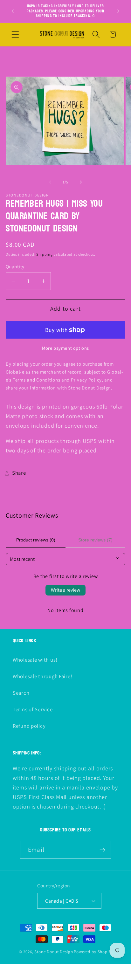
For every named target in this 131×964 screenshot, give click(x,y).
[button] (15, 34)
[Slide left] (50, 182)
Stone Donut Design (53, 951)
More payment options (65, 348)
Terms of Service (33, 709)
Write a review (65, 590)
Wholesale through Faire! (42, 676)
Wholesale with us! (35, 659)
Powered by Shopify (93, 951)
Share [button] (19, 472)
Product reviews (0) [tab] (35, 539)
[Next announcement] (118, 11)
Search (21, 692)
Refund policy (29, 725)
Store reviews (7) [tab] (95, 539)
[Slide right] (81, 182)
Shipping (44, 254)
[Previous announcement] (13, 11)
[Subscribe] (102, 850)
